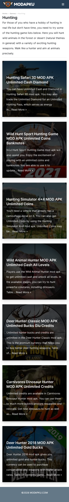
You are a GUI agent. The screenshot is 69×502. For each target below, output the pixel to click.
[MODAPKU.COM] (18, 4)
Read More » (19, 109)
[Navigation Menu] (63, 4)
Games (13, 13)
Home (5, 13)
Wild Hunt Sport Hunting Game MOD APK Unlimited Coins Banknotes (32, 138)
